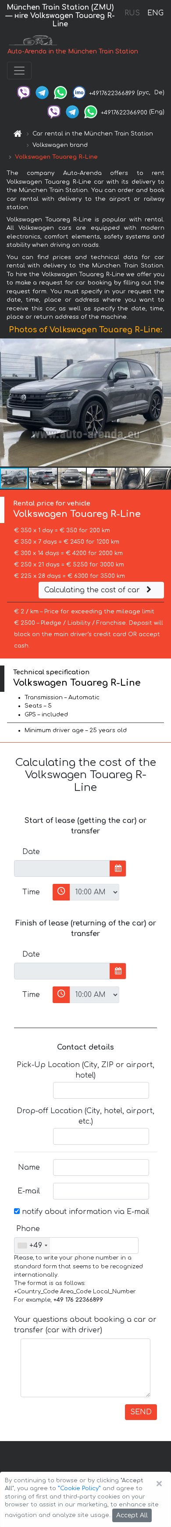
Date (31, 852)
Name (29, 1167)
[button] (43, 478)
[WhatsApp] (60, 92)
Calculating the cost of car (93, 590)
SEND (141, 1412)
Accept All (132, 1515)
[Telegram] (42, 92)
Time (31, 892)
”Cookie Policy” (79, 1488)
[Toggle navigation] (19, 70)
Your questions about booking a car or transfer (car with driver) (85, 1325)
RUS (132, 13)
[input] (62, 868)
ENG (155, 13)
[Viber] (23, 92)
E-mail (29, 1191)
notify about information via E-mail (84, 1212)
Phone (28, 1229)
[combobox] (32, 1245)
